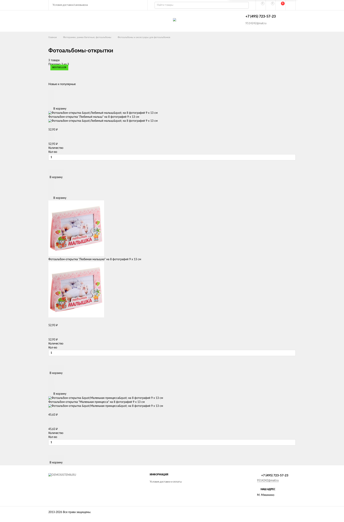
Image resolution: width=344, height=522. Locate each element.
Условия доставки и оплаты (166, 482)
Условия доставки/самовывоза (70, 5)
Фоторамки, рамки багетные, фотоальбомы (87, 37)
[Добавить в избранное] (51, 97)
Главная (52, 37)
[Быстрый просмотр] (51, 92)
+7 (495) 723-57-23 (260, 16)
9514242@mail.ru (255, 23)
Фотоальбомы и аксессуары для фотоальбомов (144, 37)
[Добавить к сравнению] (51, 102)
